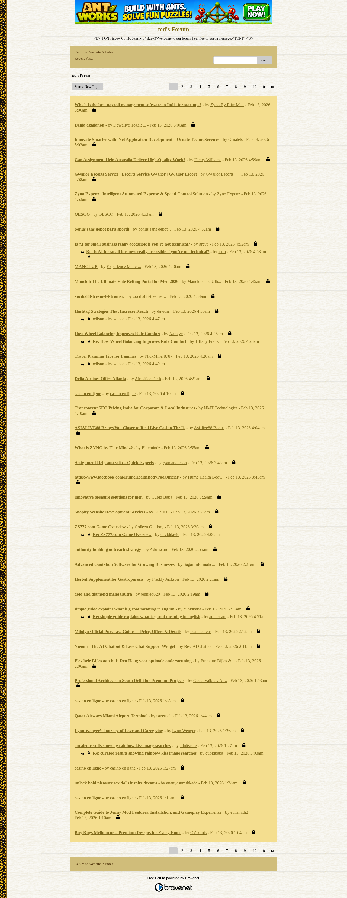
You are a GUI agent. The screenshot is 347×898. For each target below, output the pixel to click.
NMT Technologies (220, 408)
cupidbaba (192, 609)
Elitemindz (151, 447)
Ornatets (235, 139)
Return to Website (88, 52)
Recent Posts (84, 58)
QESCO (106, 214)
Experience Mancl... (124, 266)
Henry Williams (207, 159)
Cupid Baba (162, 497)
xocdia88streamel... (149, 296)
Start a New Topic (87, 87)
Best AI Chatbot (198, 646)
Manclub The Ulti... (204, 281)
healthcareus (200, 631)
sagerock (164, 715)
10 (255, 87)
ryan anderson (175, 462)
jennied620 (150, 594)
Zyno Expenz (228, 194)
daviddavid (169, 534)
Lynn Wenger (183, 730)
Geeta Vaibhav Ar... (210, 680)
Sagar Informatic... (199, 564)
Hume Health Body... (206, 477)
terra (222, 251)
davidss (163, 311)
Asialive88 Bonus (209, 427)
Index (109, 52)
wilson (119, 318)
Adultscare (159, 549)
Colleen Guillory (149, 527)
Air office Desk (148, 378)
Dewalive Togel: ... (129, 125)
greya (203, 244)
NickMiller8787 (158, 356)
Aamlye (176, 333)
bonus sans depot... (154, 229)
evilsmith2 (239, 812)
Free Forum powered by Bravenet (173, 878)
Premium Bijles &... (217, 660)
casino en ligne (123, 393)
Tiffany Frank (207, 341)
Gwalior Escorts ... (222, 174)
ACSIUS (162, 512)
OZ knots (198, 832)
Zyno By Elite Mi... (227, 104)
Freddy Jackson (165, 579)
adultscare (217, 616)
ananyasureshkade (181, 783)
